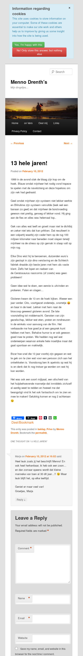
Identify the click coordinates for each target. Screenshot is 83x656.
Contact (37, 131)
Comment (25, 548)
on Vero (28, 123)
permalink (41, 433)
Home (15, 123)
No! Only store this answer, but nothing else (39, 52)
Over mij (43, 123)
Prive (50, 429)
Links (56, 123)
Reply (21, 499)
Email (24, 618)
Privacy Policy (19, 131)
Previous (17, 143)
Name (24, 598)
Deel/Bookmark (22, 422)
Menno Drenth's (29, 81)
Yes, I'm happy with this (28, 45)
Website (22, 638)
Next (68, 143)
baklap (41, 429)
